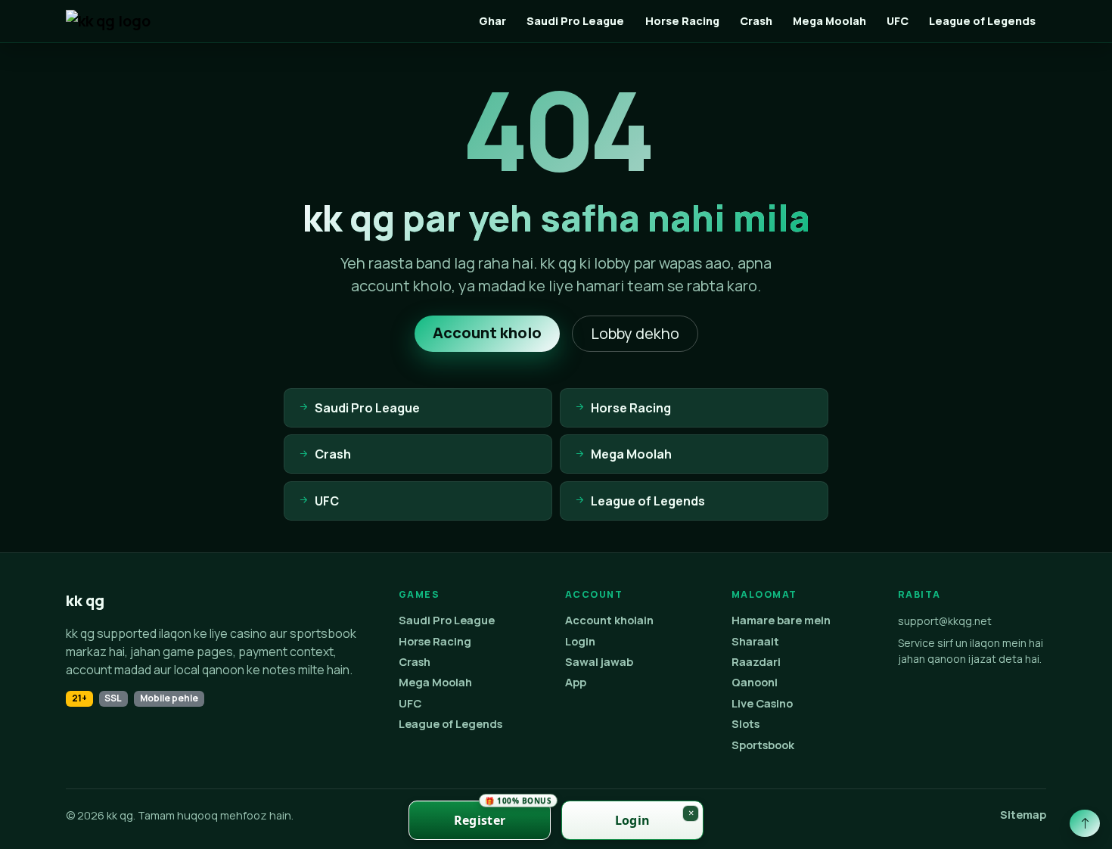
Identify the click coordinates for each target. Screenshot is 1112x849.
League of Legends (982, 21)
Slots (745, 724)
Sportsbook (762, 745)
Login (580, 641)
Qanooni (754, 682)
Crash (756, 21)
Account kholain (609, 620)
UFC (898, 21)
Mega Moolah (829, 21)
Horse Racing (682, 21)
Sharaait (755, 641)
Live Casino (762, 703)
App (575, 682)
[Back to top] (1085, 823)
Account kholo (487, 332)
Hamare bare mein (781, 620)
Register (502, 815)
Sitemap (1023, 814)
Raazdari (756, 662)
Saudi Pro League (575, 21)
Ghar (492, 21)
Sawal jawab (599, 662)
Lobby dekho (635, 333)
